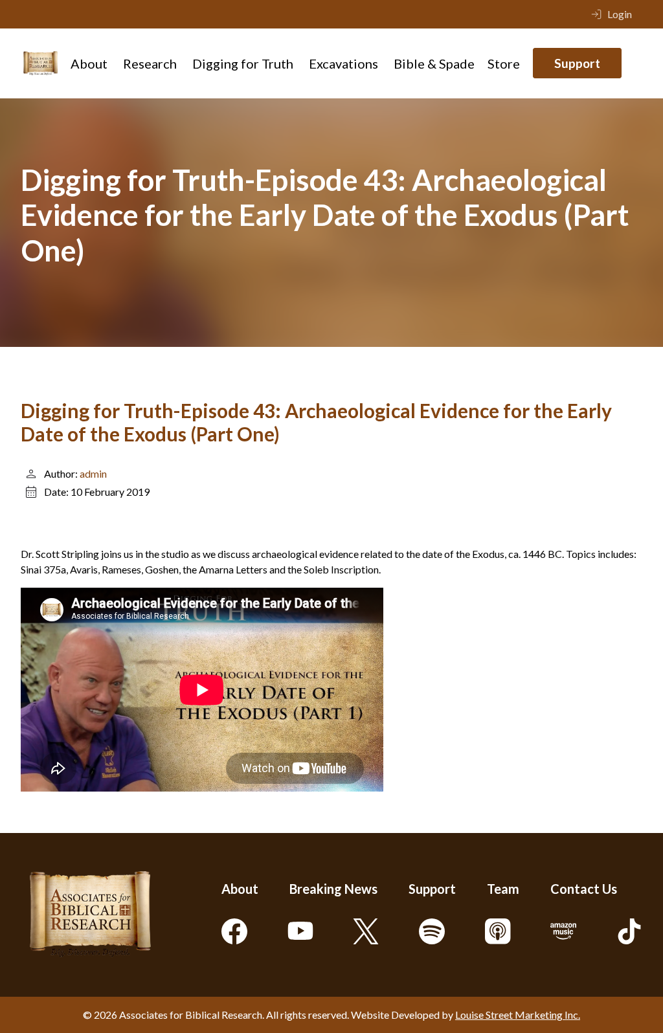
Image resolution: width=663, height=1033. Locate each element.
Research (150, 63)
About (89, 63)
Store (504, 63)
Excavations (343, 63)
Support (577, 63)
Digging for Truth (242, 63)
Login (619, 14)
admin (93, 473)
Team (503, 888)
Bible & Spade (434, 63)
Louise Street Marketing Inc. (517, 1014)
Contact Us (583, 888)
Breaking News (333, 888)
